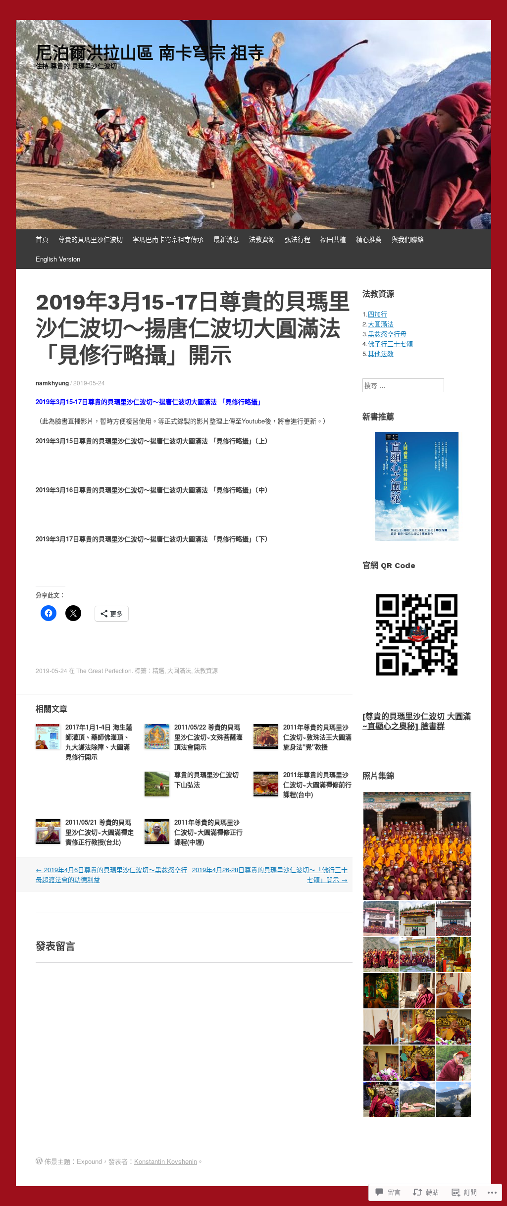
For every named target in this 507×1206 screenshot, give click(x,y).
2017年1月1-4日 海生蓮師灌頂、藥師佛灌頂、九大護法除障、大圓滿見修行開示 (98, 741)
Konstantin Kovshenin (165, 1161)
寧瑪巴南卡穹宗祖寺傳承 (168, 239)
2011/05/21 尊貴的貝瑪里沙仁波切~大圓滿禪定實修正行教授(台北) (99, 831)
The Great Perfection (104, 670)
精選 (158, 670)
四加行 (377, 313)
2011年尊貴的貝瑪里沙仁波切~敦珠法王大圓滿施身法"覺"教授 (317, 736)
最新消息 (226, 239)
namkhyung (52, 382)
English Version (58, 258)
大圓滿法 (179, 670)
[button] (416, 846)
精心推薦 (369, 239)
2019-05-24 (89, 382)
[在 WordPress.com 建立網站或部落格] (39, 1161)
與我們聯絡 (408, 239)
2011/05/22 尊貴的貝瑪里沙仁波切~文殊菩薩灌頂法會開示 (208, 736)
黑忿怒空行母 (387, 333)
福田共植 (333, 239)
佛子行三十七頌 (390, 343)
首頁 (42, 239)
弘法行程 (297, 239)
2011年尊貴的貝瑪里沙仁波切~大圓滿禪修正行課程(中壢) (208, 831)
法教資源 (262, 239)
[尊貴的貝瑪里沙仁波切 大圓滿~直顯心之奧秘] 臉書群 (416, 721)
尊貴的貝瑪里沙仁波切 (90, 239)
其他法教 (381, 353)
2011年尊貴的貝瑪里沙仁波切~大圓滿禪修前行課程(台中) (317, 784)
